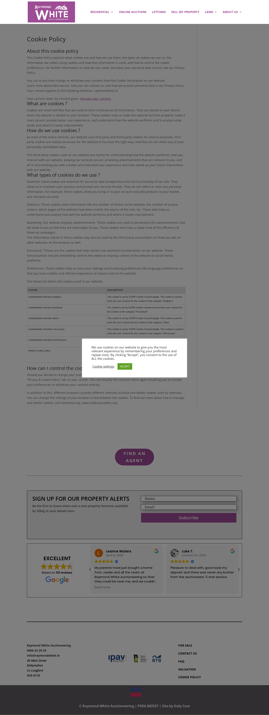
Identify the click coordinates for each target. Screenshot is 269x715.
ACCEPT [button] (125, 366)
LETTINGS (159, 12)
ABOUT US (230, 12)
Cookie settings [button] (103, 366)
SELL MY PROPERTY (185, 12)
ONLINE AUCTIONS (132, 12)
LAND (209, 12)
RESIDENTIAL (99, 12)
